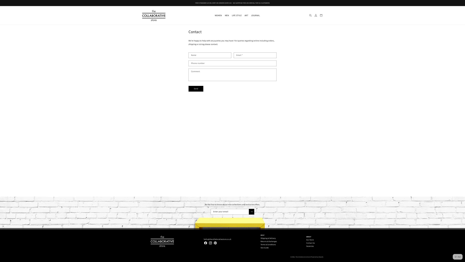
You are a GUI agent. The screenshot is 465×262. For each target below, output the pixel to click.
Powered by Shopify (317, 257)
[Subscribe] (251, 212)
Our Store (310, 240)
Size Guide (265, 248)
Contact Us (310, 243)
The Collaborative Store (303, 257)
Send (196, 88)
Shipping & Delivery (268, 238)
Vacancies (310, 246)
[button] (218, 15)
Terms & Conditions (268, 244)
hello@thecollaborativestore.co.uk (217, 239)
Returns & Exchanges (269, 241)
